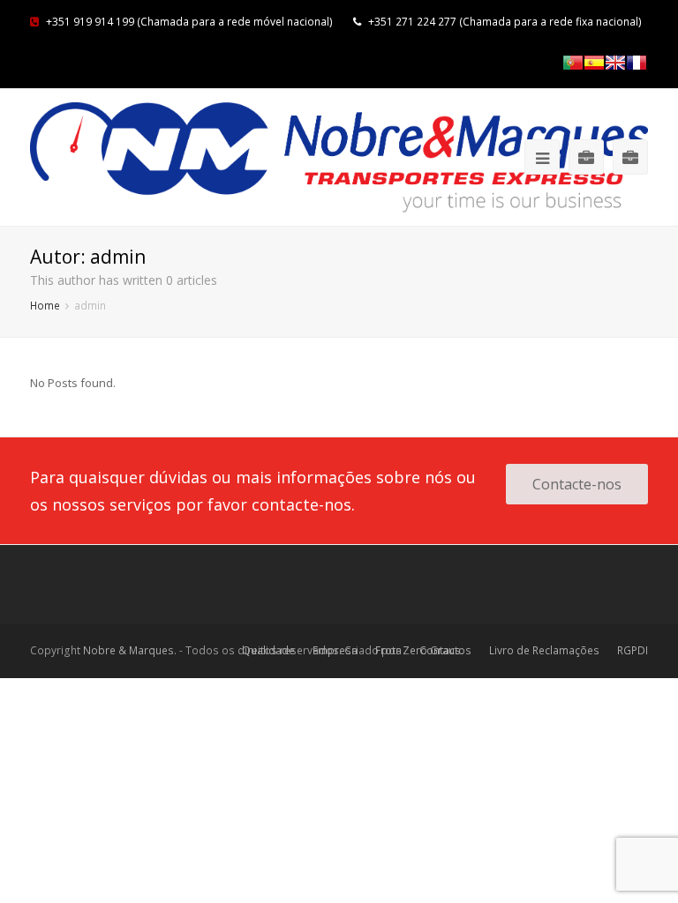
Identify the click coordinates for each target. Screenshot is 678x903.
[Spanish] (594, 63)
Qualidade (268, 650)
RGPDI (632, 650)
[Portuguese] (573, 63)
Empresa (335, 650)
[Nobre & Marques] (339, 157)
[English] (615, 63)
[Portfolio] (586, 157)
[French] (636, 63)
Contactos (445, 650)
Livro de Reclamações (544, 650)
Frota (388, 650)
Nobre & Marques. (130, 650)
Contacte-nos (577, 484)
